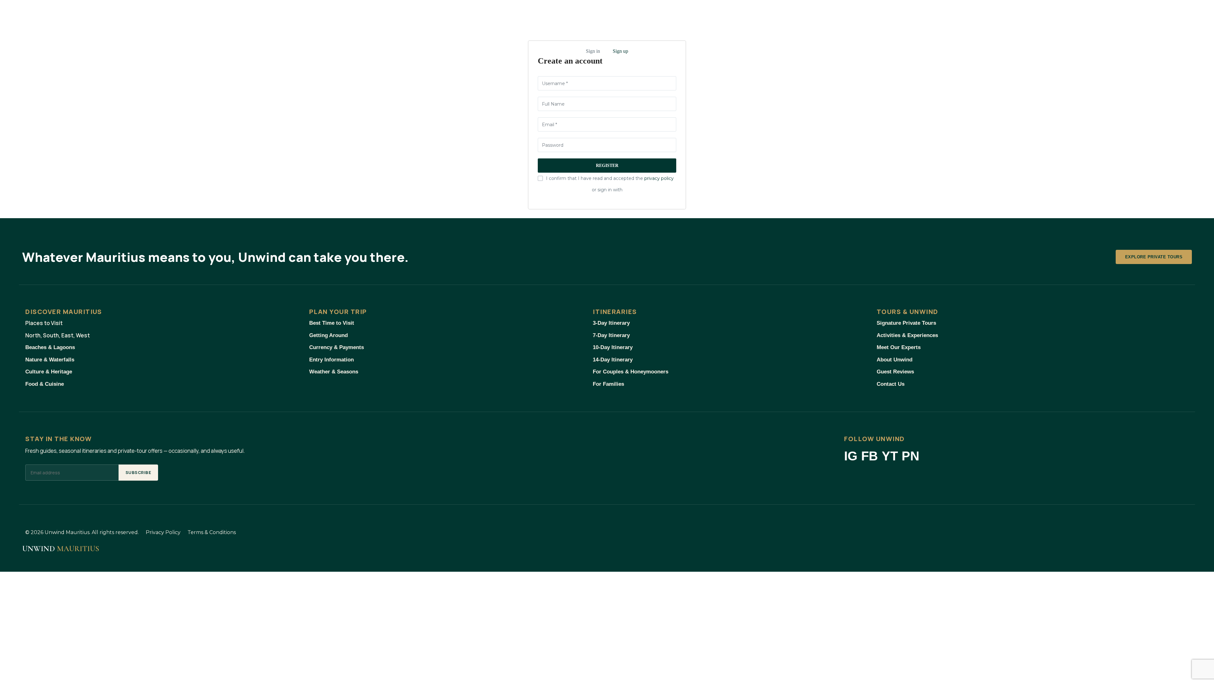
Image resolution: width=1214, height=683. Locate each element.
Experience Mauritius (142, 14)
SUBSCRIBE (138, 472)
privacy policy (659, 178)
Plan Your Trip (268, 14)
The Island (77, 14)
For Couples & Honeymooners (630, 372)
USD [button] (1117, 15)
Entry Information (331, 360)
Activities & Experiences (907, 335)
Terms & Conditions (211, 532)
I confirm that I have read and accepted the (610, 178)
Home (40, 14)
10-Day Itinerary (613, 347)
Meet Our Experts (899, 347)
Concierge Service (334, 14)
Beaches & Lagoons (50, 347)
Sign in (593, 51)
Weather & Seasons (333, 372)
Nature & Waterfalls (49, 360)
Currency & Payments (336, 347)
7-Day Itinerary (611, 335)
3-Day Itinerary (611, 323)
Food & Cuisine (44, 384)
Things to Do (209, 14)
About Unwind (894, 360)
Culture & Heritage (48, 372)
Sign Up (1184, 15)
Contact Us (890, 384)
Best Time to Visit (331, 323)
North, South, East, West (57, 335)
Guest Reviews (895, 372)
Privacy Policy (163, 532)
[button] (1140, 14)
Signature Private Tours (906, 323)
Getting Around (328, 335)
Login (1160, 15)
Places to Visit (44, 323)
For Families (608, 384)
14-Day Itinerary (613, 360)
